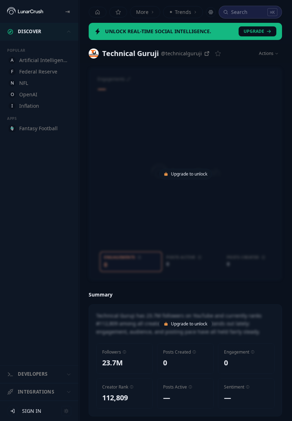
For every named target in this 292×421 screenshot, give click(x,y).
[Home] (97, 12)
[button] (124, 352)
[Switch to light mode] (66, 411)
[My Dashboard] (118, 12)
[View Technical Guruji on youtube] (94, 54)
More (142, 12)
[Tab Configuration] (211, 12)
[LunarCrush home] (25, 11)
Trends (180, 12)
